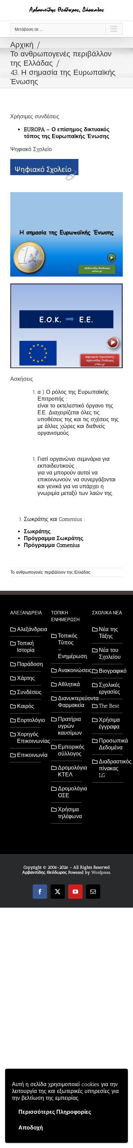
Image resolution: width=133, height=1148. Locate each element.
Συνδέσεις (27, 692)
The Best (109, 706)
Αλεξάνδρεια (27, 629)
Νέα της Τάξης (108, 632)
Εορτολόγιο (27, 720)
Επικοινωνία (27, 755)
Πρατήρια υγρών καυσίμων (68, 726)
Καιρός (25, 706)
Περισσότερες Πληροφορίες (54, 1112)
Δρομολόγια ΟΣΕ (68, 792)
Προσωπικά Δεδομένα (109, 744)
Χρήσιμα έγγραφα (109, 723)
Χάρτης (26, 678)
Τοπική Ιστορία (25, 646)
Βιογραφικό (109, 671)
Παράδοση (27, 664)
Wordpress (100, 872)
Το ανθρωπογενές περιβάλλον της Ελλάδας (50, 572)
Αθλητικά (68, 684)
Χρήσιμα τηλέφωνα (68, 812)
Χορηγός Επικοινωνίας (27, 737)
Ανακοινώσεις (68, 670)
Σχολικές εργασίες (109, 688)
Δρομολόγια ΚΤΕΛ (68, 771)
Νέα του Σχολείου (109, 653)
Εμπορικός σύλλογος (68, 750)
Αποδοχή (30, 1128)
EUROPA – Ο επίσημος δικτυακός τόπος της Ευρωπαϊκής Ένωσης (66, 132)
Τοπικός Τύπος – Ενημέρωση (68, 645)
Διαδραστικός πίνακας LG (109, 768)
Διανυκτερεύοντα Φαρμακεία (68, 701)
